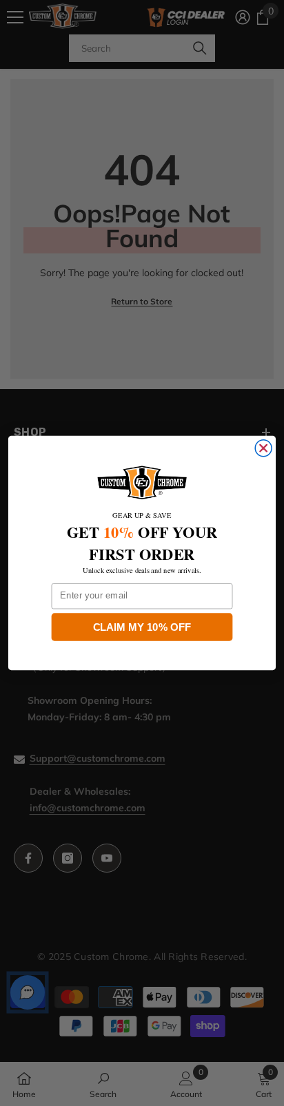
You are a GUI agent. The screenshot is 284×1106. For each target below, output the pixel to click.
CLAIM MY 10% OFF (142, 626)
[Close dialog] (263, 448)
